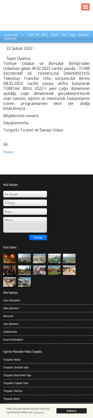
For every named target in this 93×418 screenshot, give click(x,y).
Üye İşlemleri (11, 324)
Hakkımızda (10, 331)
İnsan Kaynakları (13, 339)
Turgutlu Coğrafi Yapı (15, 383)
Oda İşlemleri (11, 308)
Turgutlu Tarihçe (12, 391)
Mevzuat (8, 316)
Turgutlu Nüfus (12, 359)
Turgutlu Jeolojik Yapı (16, 367)
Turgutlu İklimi (11, 398)
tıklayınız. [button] (39, 412)
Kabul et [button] (71, 411)
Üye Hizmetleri (12, 300)
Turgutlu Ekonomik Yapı (17, 375)
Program (8, 152)
